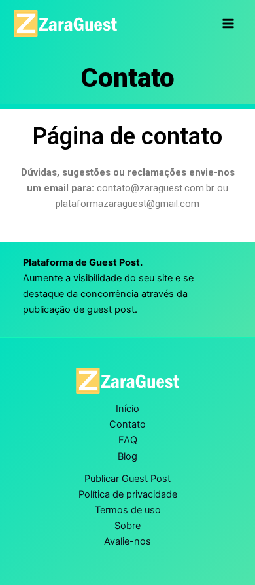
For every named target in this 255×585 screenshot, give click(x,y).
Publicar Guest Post (127, 478)
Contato (127, 424)
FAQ (127, 440)
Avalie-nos (127, 541)
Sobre (127, 525)
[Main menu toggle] (228, 23)
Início (127, 409)
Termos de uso (128, 510)
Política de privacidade (127, 494)
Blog (127, 456)
